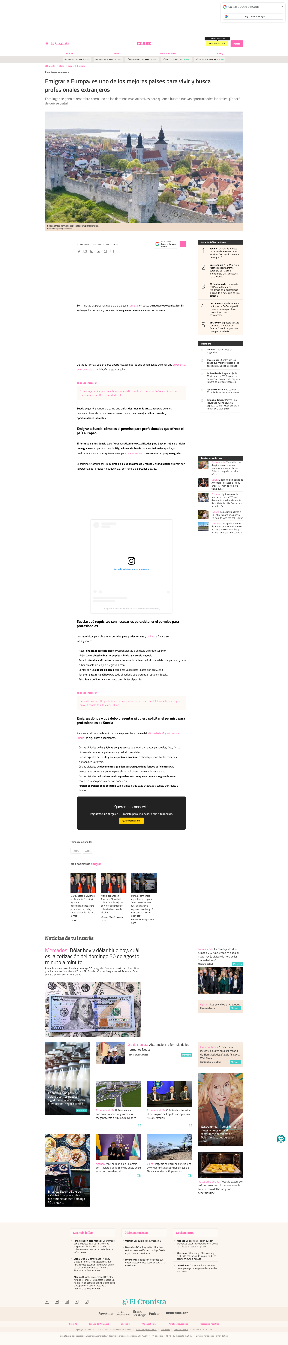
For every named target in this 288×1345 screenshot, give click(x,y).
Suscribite (125, 1323)
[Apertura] (106, 1314)
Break (116, 53)
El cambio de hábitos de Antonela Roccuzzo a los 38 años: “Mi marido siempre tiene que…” (224, 253)
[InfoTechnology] (177, 1314)
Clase (61, 66)
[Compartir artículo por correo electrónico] (105, 252)
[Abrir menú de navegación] (47, 43)
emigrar (81, 66)
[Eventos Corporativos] (123, 1314)
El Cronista (50, 66)
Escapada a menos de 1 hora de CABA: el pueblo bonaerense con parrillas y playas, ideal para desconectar (224, 309)
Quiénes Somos (149, 1323)
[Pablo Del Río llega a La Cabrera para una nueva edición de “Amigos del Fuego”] (203, 514)
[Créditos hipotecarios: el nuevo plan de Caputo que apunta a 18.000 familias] (169, 1094)
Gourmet (69, 53)
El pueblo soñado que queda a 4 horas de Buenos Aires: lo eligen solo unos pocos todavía (224, 327)
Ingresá (236, 43)
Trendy (220, 53)
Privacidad (165, 1329)
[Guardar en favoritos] (183, 244)
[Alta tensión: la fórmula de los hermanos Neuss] (110, 1058)
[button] (281, 1139)
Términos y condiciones (146, 1329)
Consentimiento (181, 1329)
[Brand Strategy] (139, 1314)
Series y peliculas (168, 53)
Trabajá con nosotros (209, 1323)
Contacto (73, 1323)
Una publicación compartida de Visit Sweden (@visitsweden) (131, 608)
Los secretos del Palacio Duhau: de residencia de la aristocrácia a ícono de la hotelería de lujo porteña (225, 290)
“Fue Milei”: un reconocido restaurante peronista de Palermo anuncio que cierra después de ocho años (224, 270)
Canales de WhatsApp (99, 1323)
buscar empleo (135, 453)
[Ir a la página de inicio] (60, 43)
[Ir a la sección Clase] (144, 43)
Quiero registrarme (131, 820)
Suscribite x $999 (217, 43)
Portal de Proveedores (178, 1323)
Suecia (87, 850)
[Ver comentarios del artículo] (112, 252)
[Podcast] (155, 1314)
